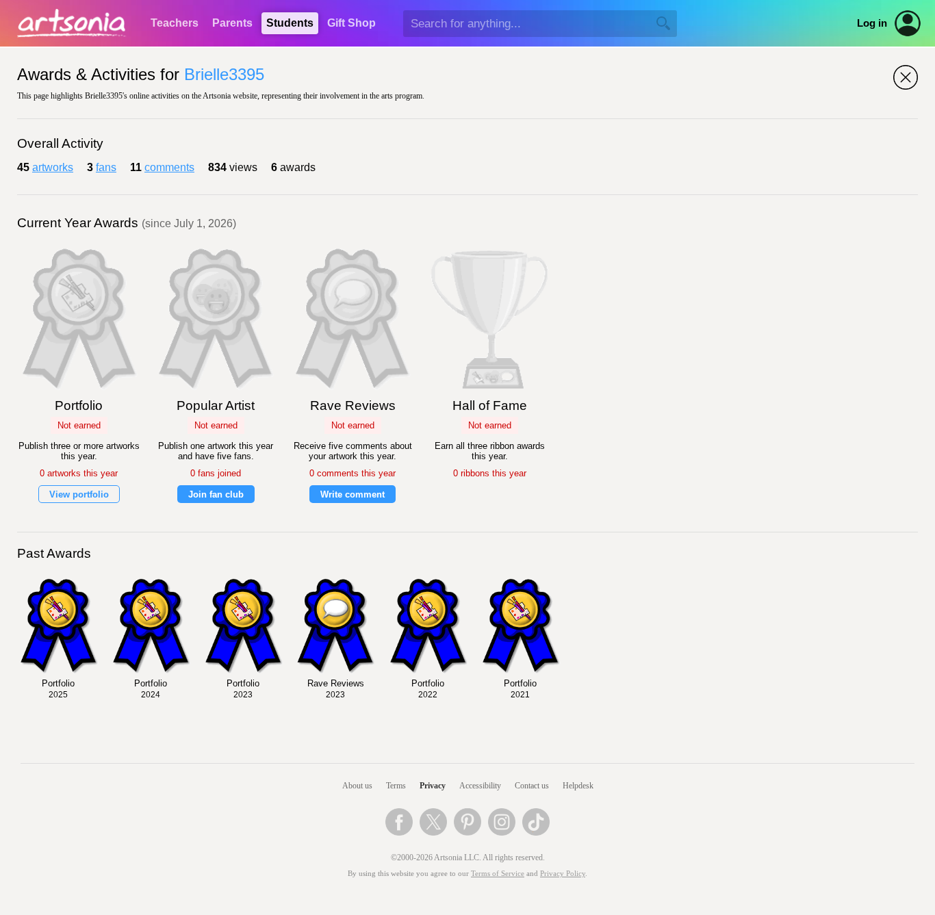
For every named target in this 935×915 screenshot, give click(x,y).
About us (357, 785)
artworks (52, 167)
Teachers (174, 23)
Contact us (532, 785)
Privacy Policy (562, 873)
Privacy (433, 785)
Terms (396, 785)
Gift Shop (351, 23)
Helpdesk (578, 785)
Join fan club (216, 494)
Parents (232, 23)
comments (169, 167)
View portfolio (79, 494)
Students (289, 23)
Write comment (352, 494)
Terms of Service (497, 873)
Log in (872, 23)
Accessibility (480, 785)
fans (106, 167)
